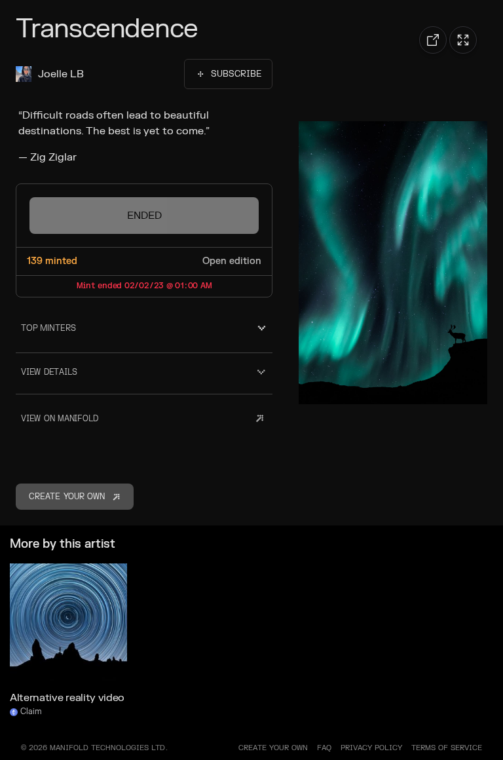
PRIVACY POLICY (371, 748)
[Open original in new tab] (433, 40)
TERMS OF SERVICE (446, 748)
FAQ (324, 748)
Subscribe (236, 74)
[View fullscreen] (463, 40)
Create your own (273, 748)
